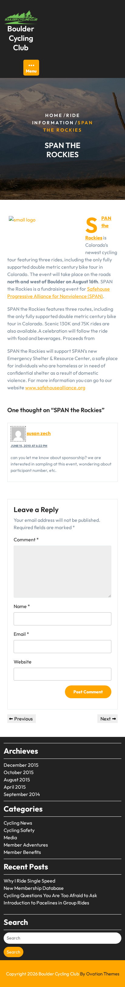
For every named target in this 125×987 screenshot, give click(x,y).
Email (21, 634)
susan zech (39, 433)
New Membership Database (34, 888)
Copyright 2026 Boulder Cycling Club (62, 974)
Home (53, 115)
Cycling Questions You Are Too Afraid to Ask (50, 895)
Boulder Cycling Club (20, 38)
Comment (26, 539)
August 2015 (17, 780)
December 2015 (21, 765)
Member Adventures (26, 845)
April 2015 (15, 787)
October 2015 (19, 772)
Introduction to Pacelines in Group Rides (46, 903)
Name (22, 606)
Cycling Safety (19, 830)
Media (10, 837)
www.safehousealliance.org (55, 387)
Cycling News (18, 823)
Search (13, 952)
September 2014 (22, 794)
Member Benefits (22, 852)
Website (23, 662)
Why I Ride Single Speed (29, 881)
